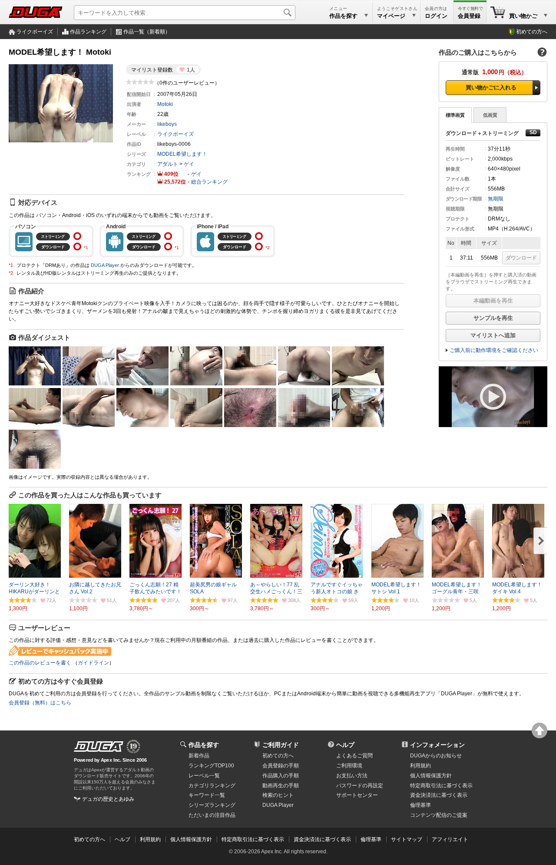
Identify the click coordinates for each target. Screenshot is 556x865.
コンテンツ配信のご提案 (438, 815)
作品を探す (204, 744)
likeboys (167, 124)
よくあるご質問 (354, 756)
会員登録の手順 (280, 766)
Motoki (165, 104)
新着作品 (199, 756)
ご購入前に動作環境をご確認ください (494, 350)
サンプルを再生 (493, 318)
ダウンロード (521, 258)
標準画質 (455, 115)
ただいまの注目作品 (212, 815)
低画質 (490, 115)
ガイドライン (93, 663)
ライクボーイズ (35, 32)
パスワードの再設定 (359, 786)
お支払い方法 (351, 776)
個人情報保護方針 (431, 776)
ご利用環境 (349, 766)
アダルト (167, 164)
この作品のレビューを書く (40, 663)
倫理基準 (420, 805)
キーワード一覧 (207, 795)
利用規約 (420, 766)
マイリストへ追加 (493, 335)
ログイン (436, 16)
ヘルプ (345, 744)
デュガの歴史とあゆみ (108, 799)
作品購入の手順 (280, 776)
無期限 (495, 199)
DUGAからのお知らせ (436, 756)
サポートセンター (357, 795)
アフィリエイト (450, 839)
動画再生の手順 (280, 786)
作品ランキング (88, 32)
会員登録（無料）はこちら (40, 703)
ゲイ (189, 164)
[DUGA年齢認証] (98, 746)
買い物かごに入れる (491, 87)
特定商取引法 (441, 786)
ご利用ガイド (280, 744)
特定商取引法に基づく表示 (253, 839)
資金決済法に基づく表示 (322, 839)
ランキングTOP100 (211, 766)
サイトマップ (406, 839)
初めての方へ (531, 32)
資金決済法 (438, 795)
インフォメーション (437, 744)
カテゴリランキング (212, 786)
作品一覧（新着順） (146, 32)
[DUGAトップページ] (36, 12)
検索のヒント (278, 795)
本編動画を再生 (493, 300)
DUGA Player (105, 265)
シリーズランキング (212, 805)
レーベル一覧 (204, 776)
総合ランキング (209, 182)
